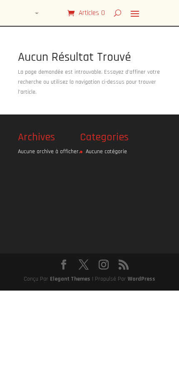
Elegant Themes (70, 279)
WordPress (141, 279)
